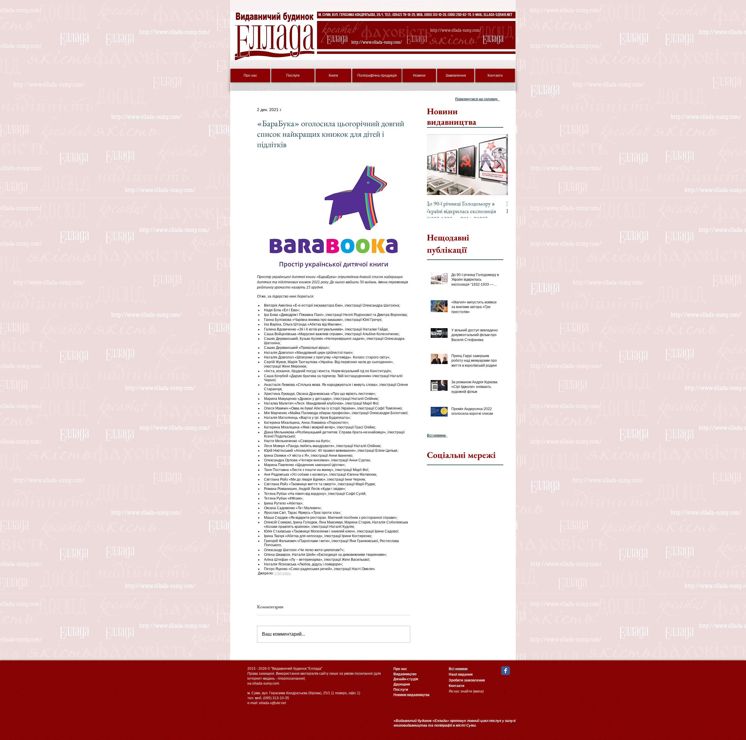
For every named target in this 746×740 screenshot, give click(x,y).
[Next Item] (498, 164)
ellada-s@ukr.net (272, 703)
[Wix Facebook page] (505, 670)
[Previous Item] (436, 164)
